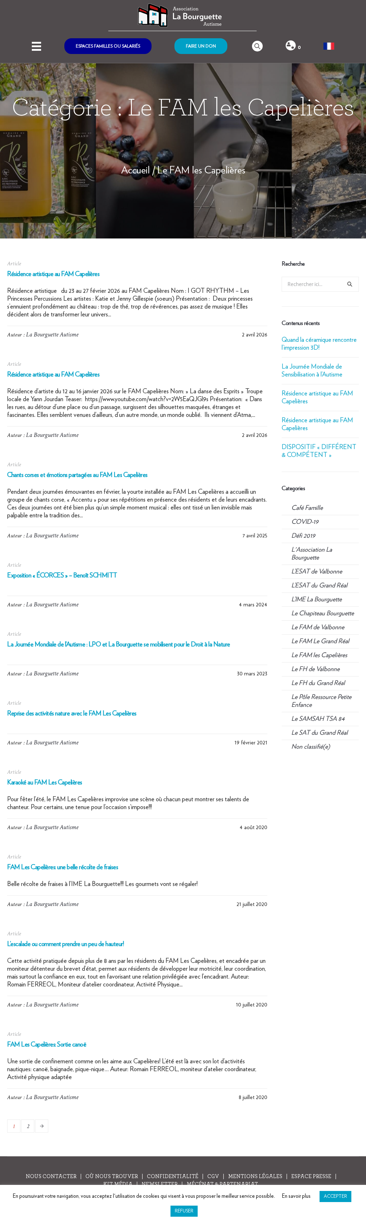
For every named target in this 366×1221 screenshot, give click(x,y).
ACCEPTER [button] (335, 1196)
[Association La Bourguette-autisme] (182, 15)
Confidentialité (172, 1176)
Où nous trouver (111, 1176)
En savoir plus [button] (296, 1196)
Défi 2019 (303, 536)
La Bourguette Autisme (52, 334)
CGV (213, 1176)
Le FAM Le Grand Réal (320, 641)
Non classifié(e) (310, 747)
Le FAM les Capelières (201, 171)
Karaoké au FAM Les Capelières (44, 782)
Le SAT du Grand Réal (319, 733)
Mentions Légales (255, 1176)
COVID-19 (304, 522)
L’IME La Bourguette (316, 599)
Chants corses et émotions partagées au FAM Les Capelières (77, 475)
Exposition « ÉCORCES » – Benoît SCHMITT (62, 575)
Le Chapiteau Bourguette (322, 613)
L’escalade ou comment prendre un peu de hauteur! (65, 944)
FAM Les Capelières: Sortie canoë (46, 1045)
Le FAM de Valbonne (317, 627)
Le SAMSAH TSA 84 (318, 719)
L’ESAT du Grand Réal (319, 585)
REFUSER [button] (184, 1211)
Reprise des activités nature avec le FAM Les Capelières (72, 713)
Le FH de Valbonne (315, 669)
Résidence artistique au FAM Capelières (53, 274)
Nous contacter (51, 1176)
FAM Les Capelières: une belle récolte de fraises (62, 867)
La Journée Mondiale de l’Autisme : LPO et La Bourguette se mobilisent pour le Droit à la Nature (118, 644)
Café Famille (307, 508)
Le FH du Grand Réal (318, 683)
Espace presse (311, 1176)
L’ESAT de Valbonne (316, 571)
